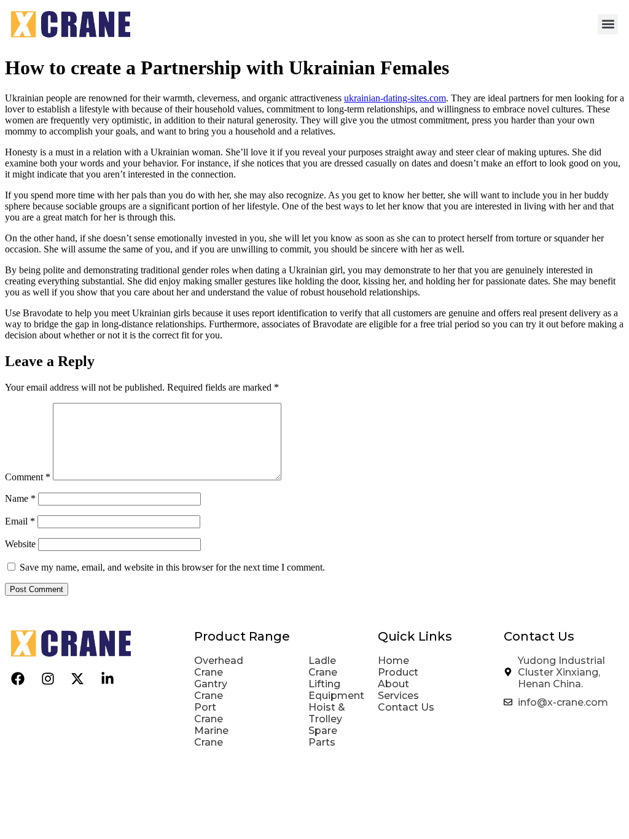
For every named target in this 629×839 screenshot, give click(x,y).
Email (20, 521)
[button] (608, 24)
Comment (27, 477)
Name (20, 498)
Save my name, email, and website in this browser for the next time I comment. (172, 567)
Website (20, 544)
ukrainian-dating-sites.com (395, 98)
